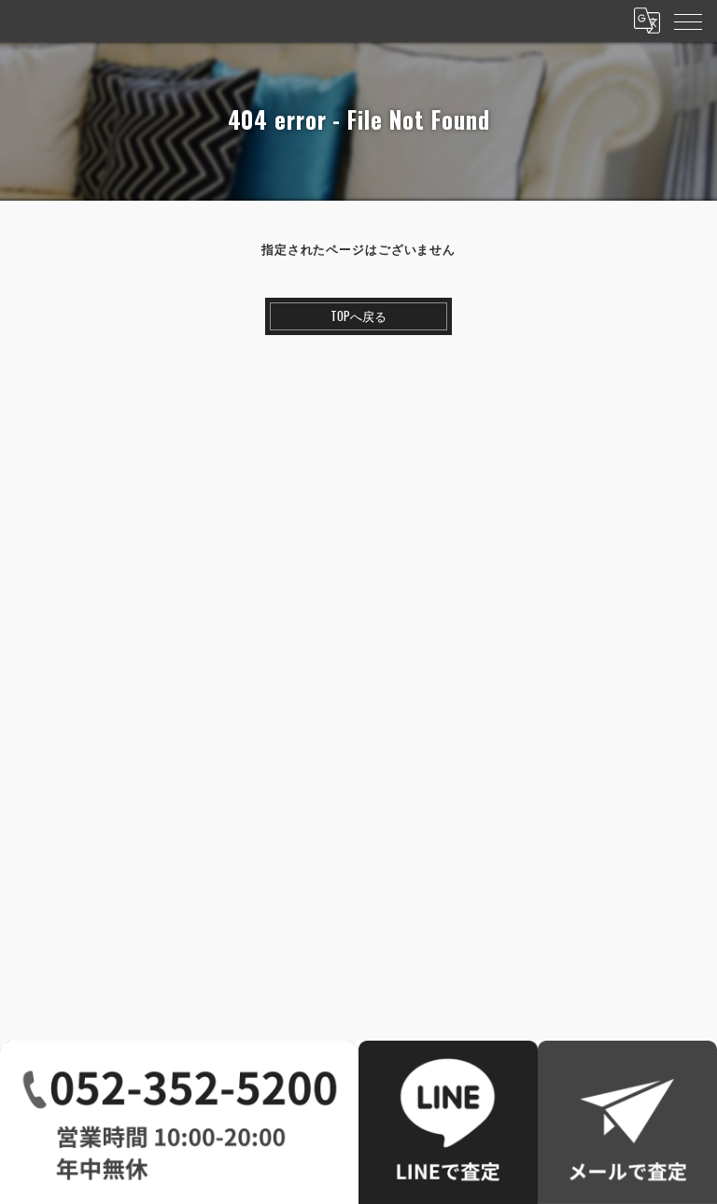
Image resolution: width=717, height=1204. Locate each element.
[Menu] (688, 20)
